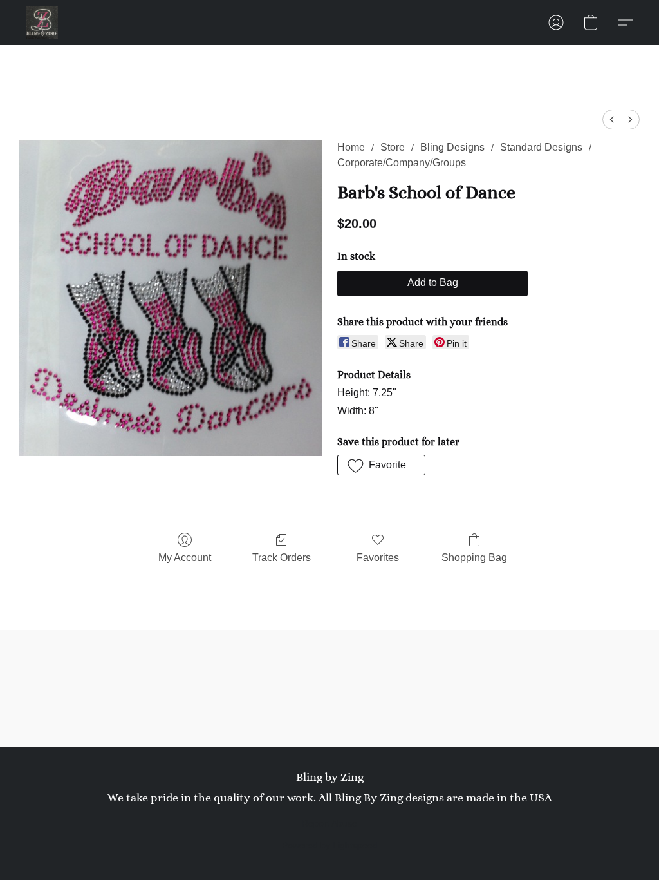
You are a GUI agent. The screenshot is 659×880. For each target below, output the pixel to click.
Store (392, 147)
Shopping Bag (474, 557)
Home (351, 147)
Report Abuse (329, 823)
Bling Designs (452, 147)
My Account (184, 557)
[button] (42, 22)
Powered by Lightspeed (330, 845)
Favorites (378, 557)
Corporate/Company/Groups (401, 162)
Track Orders (281, 557)
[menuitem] (612, 119)
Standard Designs (541, 147)
